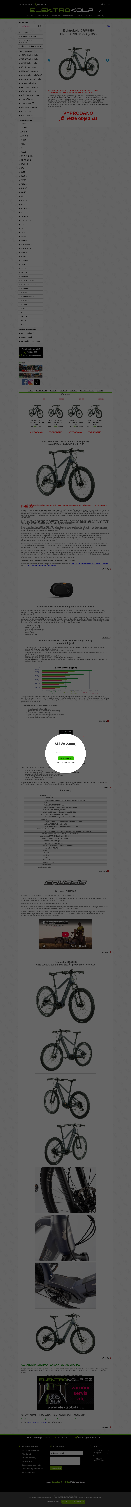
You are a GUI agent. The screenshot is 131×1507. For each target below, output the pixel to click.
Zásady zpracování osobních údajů (66, 762)
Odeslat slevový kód (66, 758)
